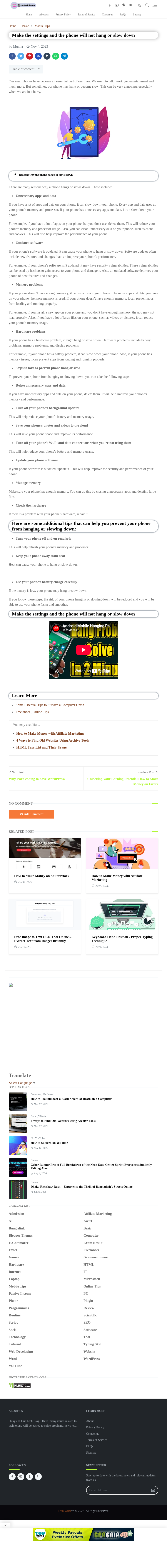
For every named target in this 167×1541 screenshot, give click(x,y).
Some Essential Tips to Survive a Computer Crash (50, 705)
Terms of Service (86, 14)
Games (34, 1160)
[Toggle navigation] (154, 5)
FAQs (123, 14)
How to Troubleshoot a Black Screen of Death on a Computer (71, 1099)
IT (32, 1138)
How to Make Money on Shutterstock (41, 876)
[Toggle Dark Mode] (139, 5)
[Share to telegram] (64, 56)
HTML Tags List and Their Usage (41, 747)
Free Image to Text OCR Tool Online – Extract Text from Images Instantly (42, 939)
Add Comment (33, 814)
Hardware (48, 1094)
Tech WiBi (64, 1511)
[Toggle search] (147, 5)
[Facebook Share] (12, 56)
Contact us (107, 14)
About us (44, 14)
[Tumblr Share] (46, 56)
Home (29, 14)
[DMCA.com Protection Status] (20, 1385)
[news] (130, 5)
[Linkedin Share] (38, 56)
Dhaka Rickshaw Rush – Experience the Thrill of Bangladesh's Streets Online (81, 1186)
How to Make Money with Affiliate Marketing (50, 733)
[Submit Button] (153, 1490)
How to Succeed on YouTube (49, 1142)
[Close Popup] (5, 1525)
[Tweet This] (20, 56)
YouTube (40, 1138)
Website (42, 1116)
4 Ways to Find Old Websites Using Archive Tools (52, 740)
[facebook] (109, 5)
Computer (36, 1094)
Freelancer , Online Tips (32, 712)
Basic (34, 1116)
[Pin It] (29, 56)
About (90, 1421)
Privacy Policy (63, 14)
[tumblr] (29, 1476)
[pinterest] (123, 5)
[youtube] (116, 5)
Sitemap (137, 14)
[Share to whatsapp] (55, 56)
